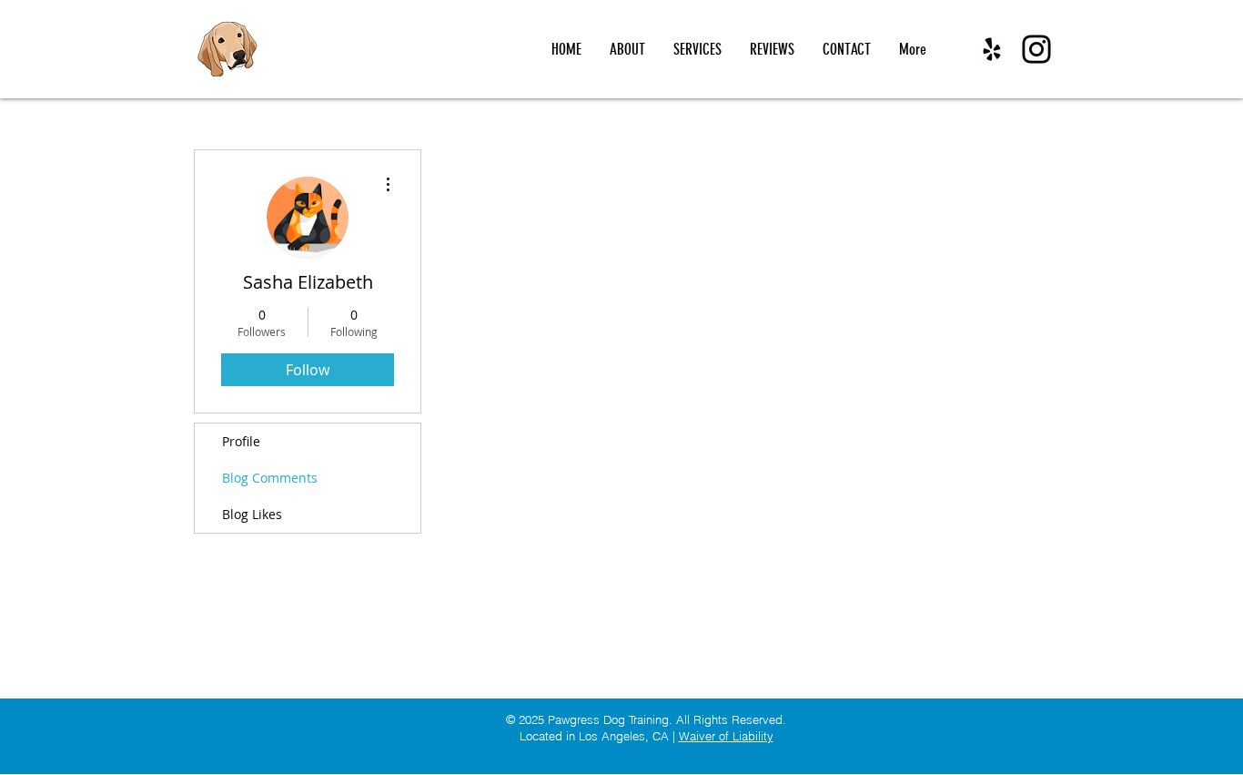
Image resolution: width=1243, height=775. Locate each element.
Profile (241, 441)
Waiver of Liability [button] (726, 736)
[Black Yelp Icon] (992, 49)
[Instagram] (1036, 49)
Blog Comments (270, 477)
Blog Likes (252, 514)
